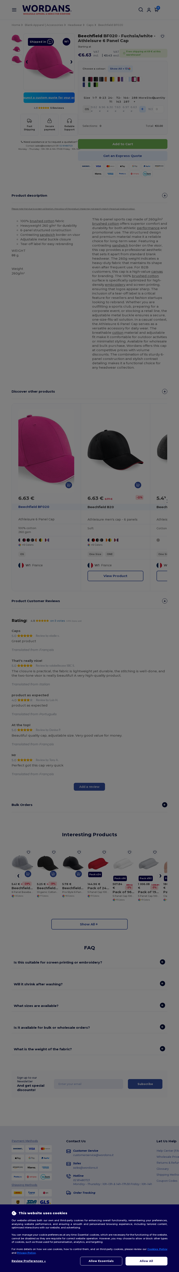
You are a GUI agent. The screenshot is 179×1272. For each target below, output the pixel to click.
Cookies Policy (157, 1249)
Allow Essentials (101, 1261)
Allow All (146, 1261)
